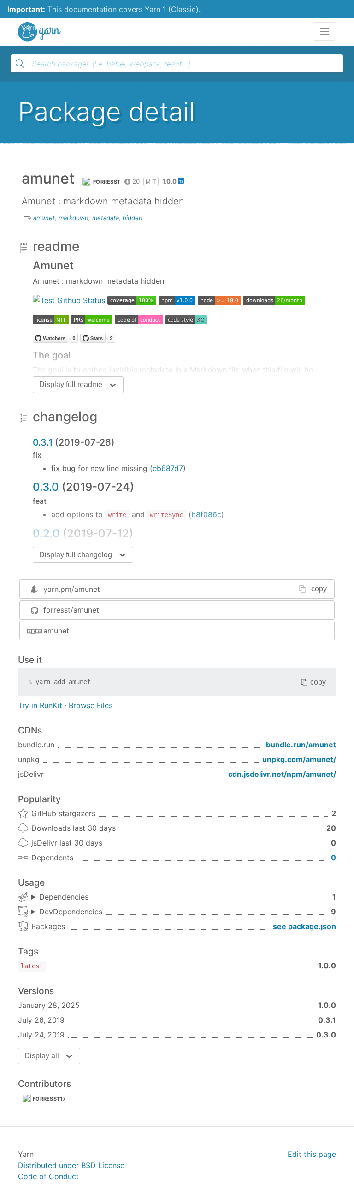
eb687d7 (168, 468)
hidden (132, 217)
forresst (106, 182)
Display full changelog (75, 555)
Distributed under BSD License (71, 1165)
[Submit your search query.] (19, 63)
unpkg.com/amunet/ (299, 759)
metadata (105, 217)
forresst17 (49, 1099)
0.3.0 (46, 487)
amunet (44, 217)
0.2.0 (46, 533)
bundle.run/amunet (301, 744)
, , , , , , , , (66, 912)
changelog (65, 416)
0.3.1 (43, 442)
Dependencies (63, 896)
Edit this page (312, 1154)
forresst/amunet (71, 609)
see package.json (304, 926)
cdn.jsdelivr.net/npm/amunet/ (282, 774)
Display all (41, 1056)
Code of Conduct (48, 1176)
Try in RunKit (40, 705)
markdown (73, 217)
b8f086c (206, 514)
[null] (69, 299)
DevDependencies (70, 911)
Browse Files (90, 705)
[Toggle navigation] (324, 31)
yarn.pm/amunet (71, 589)
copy (319, 589)
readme (56, 246)
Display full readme (70, 384)
